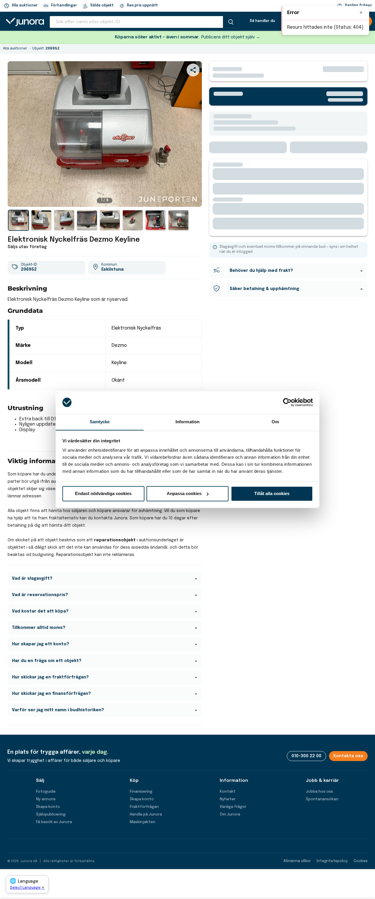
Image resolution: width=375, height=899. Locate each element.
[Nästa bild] (192, 134)
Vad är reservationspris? (40, 595)
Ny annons (46, 799)
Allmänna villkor (297, 861)
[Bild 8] (178, 220)
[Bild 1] (18, 220)
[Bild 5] (109, 220)
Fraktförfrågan (144, 807)
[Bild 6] (132, 220)
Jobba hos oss (319, 792)
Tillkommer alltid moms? (38, 628)
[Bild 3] (64, 220)
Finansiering (141, 792)
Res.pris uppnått (142, 5)
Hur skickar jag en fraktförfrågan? (50, 677)
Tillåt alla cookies (271, 493)
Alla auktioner (25, 5)
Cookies (361, 861)
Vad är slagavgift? (32, 578)
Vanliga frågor (233, 807)
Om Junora (230, 814)
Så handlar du (262, 21)
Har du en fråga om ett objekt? (46, 661)
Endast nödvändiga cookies (103, 493)
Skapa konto (48, 807)
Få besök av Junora (54, 822)
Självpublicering (51, 814)
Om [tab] (275, 421)
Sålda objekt (102, 5)
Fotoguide (46, 792)
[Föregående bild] (17, 134)
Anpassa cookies (184, 493)
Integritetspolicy (332, 861)
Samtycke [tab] (100, 421)
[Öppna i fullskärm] (194, 199)
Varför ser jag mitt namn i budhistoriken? (58, 710)
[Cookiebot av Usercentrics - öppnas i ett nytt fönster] (287, 402)
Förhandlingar (64, 5)
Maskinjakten (142, 822)
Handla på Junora (146, 814)
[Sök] (231, 22)
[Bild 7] (155, 220)
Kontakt (228, 792)
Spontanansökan (322, 799)
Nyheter (228, 799)
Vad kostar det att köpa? (40, 611)
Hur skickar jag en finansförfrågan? (51, 694)
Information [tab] (187, 421)
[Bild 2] (41, 220)
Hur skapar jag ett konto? (40, 644)
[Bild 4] (87, 220)
